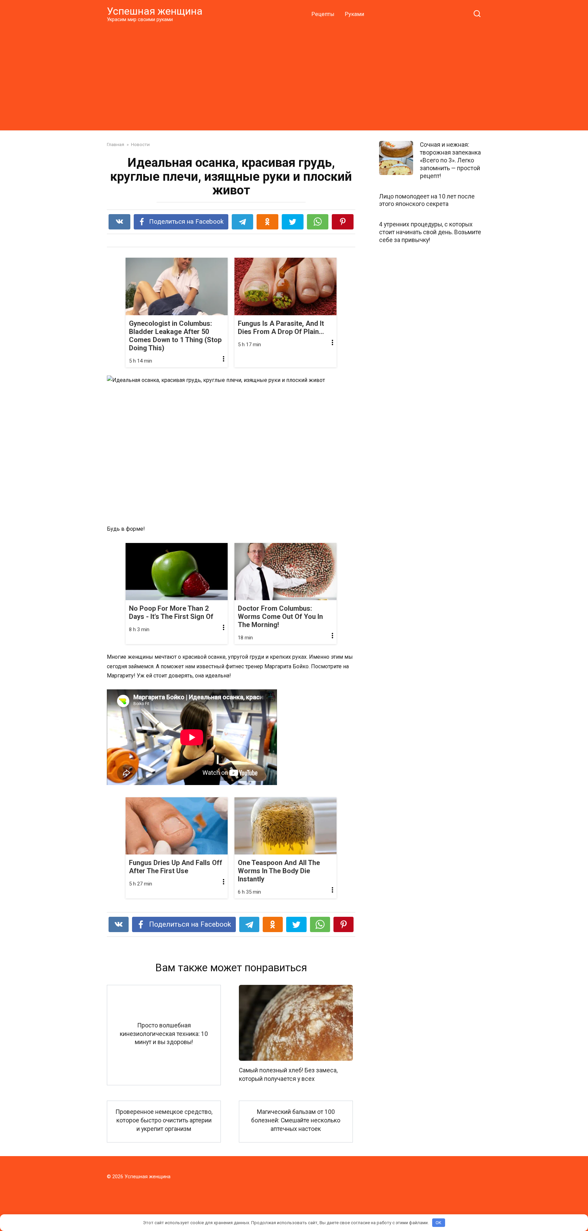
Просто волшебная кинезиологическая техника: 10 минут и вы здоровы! (164, 1033)
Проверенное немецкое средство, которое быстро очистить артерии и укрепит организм (163, 1120)
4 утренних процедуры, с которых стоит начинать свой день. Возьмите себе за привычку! (430, 232)
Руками (354, 14)
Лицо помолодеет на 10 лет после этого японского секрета (427, 200)
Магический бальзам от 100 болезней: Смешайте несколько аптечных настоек (295, 1120)
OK (438, 1222)
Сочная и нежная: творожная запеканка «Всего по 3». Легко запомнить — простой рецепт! (450, 160)
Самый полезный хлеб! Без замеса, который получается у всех (288, 1074)
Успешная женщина (154, 11)
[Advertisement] (294, 76)
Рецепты (322, 14)
